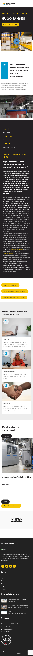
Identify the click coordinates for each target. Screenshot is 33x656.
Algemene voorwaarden (9, 652)
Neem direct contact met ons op (14, 297)
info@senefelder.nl (8, 629)
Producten (4, 581)
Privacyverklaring (21, 652)
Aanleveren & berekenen (7, 584)
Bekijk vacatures (9, 24)
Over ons (3, 589)
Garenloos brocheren (16, 249)
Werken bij (4, 587)
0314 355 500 (6, 626)
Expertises (4, 578)
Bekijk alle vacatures (10, 285)
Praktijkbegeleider (8, 253)
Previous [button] (6, 436)
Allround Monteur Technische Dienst (17, 477)
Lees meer (6, 484)
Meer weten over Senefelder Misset (14, 291)
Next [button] (5, 501)
